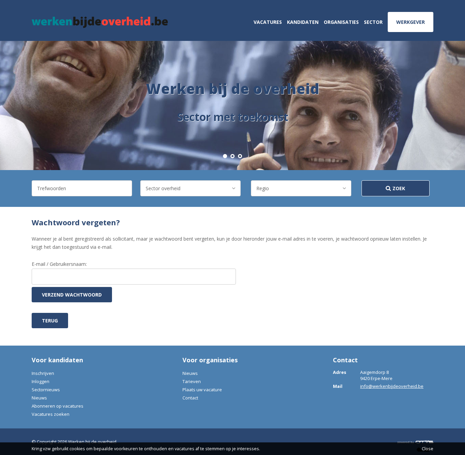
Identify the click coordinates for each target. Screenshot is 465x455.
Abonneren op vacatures (57, 406)
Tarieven (191, 381)
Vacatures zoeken (50, 414)
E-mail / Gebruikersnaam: (59, 264)
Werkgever (410, 22)
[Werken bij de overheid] (100, 22)
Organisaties (341, 22)
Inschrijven (43, 373)
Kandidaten (303, 22)
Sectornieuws (46, 389)
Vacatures (268, 22)
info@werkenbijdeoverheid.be (391, 386)
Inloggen (40, 381)
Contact (190, 398)
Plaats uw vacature (202, 389)
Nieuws (39, 398)
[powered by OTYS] (415, 442)
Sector (373, 22)
